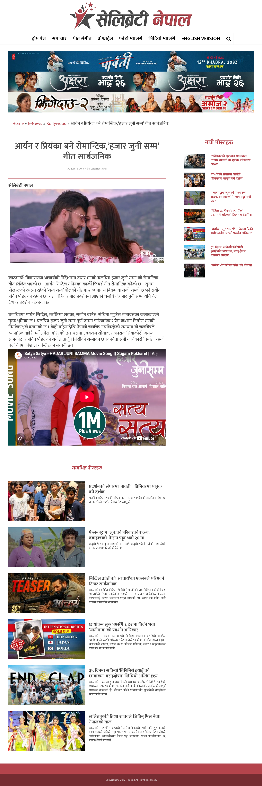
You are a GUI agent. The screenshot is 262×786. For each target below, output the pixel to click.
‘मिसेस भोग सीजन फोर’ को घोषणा (231, 266)
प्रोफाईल (105, 39)
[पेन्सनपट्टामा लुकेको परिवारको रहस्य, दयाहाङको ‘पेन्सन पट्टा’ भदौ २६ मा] (197, 198)
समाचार (59, 39)
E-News (35, 123)
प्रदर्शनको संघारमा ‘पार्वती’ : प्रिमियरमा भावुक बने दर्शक (125, 489)
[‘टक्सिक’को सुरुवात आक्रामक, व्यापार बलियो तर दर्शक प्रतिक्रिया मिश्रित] (197, 161)
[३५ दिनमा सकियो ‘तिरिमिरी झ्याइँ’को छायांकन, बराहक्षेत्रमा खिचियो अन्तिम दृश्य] (197, 252)
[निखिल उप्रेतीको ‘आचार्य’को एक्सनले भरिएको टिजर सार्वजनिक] (197, 216)
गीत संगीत (82, 39)
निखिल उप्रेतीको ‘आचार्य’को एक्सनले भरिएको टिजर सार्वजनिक (126, 581)
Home (18, 123)
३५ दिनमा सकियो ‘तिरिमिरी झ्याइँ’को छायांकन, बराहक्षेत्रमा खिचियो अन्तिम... (228, 251)
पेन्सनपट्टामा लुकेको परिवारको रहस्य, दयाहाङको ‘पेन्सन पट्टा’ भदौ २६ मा (119, 535)
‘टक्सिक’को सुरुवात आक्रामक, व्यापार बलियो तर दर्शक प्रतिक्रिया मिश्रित (231, 160)
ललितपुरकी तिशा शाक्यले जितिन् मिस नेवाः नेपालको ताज (124, 719)
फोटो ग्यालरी (130, 39)
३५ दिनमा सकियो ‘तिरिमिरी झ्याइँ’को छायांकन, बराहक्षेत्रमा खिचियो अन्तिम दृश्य (123, 673)
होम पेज (39, 39)
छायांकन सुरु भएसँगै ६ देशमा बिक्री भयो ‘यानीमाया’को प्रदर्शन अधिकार (122, 627)
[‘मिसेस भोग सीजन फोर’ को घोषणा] (197, 271)
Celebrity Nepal (98, 168)
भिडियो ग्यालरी (161, 39)
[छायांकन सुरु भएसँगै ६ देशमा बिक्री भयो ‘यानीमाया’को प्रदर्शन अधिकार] (197, 234)
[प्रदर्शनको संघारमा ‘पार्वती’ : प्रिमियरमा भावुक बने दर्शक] (197, 180)
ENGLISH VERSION (200, 39)
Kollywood (56, 123)
